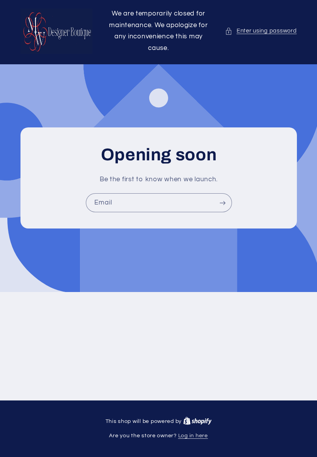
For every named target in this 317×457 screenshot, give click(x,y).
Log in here (193, 435)
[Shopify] (197, 421)
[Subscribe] (222, 202)
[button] (261, 31)
